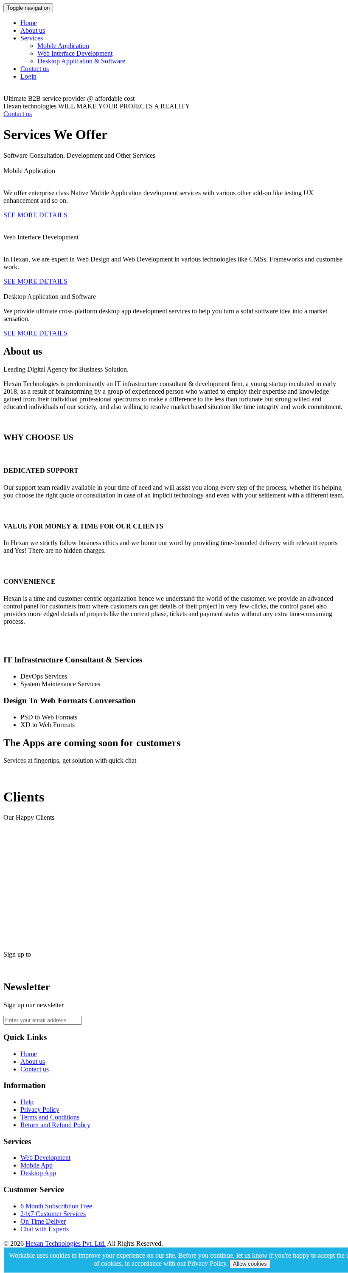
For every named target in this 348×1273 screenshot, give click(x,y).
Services (31, 38)
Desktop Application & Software (81, 61)
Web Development (45, 1157)
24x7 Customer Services (53, 1213)
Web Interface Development (74, 53)
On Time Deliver (43, 1221)
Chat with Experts (44, 1229)
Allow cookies (250, 1264)
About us (32, 30)
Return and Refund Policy (55, 1124)
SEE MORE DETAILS (35, 215)
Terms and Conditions (49, 1117)
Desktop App (38, 1172)
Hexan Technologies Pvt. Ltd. (65, 1243)
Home (28, 22)
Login (28, 76)
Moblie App (36, 1165)
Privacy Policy (39, 1109)
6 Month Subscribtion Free (56, 1206)
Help (27, 1101)
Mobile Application (63, 45)
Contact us (34, 68)
